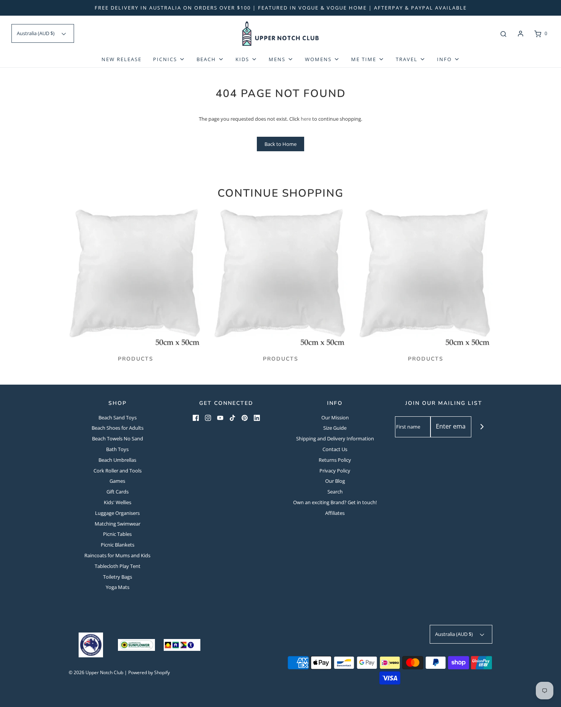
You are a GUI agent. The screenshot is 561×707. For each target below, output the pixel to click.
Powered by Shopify (149, 672)
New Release (122, 59)
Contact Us (334, 449)
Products (135, 358)
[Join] (481, 426)
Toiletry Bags (117, 576)
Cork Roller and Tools (118, 470)
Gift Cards (117, 491)
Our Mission (335, 417)
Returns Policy (335, 459)
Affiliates (335, 513)
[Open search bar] (503, 33)
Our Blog (335, 480)
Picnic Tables (117, 534)
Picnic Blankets (117, 544)
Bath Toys (117, 449)
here (306, 118)
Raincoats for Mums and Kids (117, 555)
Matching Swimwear (117, 523)
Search (335, 491)
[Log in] (520, 33)
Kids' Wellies (117, 502)
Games (117, 480)
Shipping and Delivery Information (335, 438)
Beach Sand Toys (117, 417)
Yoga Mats (117, 587)
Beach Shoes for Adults (117, 427)
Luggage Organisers (117, 513)
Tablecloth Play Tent (117, 566)
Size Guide (335, 427)
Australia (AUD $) (36, 33)
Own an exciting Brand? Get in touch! (335, 502)
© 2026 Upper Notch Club (96, 672)
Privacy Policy (334, 470)
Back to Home (280, 144)
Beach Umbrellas (117, 459)
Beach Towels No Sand (117, 438)
